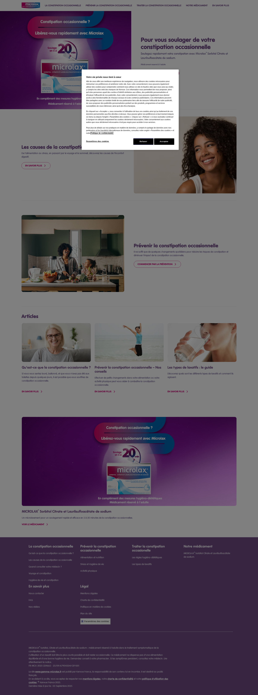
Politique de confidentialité (102, 133)
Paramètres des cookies (97, 141)
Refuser (143, 141)
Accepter (164, 141)
